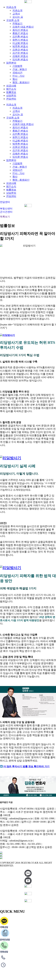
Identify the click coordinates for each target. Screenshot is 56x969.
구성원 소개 (12, 20)
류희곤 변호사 (20, 33)
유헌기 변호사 (20, 40)
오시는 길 (17, 17)
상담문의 (11, 95)
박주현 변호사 (20, 46)
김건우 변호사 (20, 53)
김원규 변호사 (20, 49)
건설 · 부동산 (19, 69)
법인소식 (11, 89)
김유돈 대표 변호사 (23, 26)
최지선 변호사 (20, 30)
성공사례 (11, 85)
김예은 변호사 (20, 56)
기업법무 (17, 66)
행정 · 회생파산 (20, 82)
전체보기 (17, 23)
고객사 (16, 13)
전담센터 (11, 98)
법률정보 (11, 92)
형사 (14, 79)
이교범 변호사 (20, 43)
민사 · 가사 (18, 76)
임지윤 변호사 (20, 59)
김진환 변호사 (20, 36)
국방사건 (17, 72)
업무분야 (11, 62)
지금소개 (11, 7)
